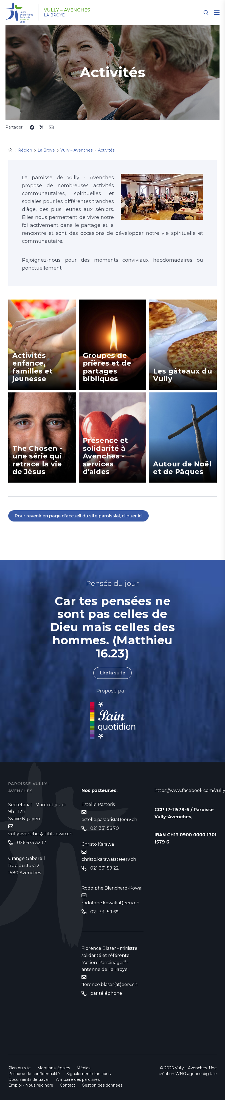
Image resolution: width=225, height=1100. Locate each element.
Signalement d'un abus (88, 1073)
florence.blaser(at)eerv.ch (109, 984)
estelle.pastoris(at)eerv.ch (109, 819)
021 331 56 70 (104, 828)
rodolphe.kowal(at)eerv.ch (110, 902)
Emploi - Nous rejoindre (30, 1085)
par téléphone (106, 993)
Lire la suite (112, 673)
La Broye (54, 15)
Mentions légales (53, 1067)
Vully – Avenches (67, 10)
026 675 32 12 (31, 842)
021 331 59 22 (104, 868)
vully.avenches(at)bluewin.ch (40, 833)
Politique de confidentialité (34, 1073)
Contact (67, 1085)
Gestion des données (102, 1085)
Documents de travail (28, 1079)
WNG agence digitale (196, 1073)
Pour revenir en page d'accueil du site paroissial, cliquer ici (78, 515)
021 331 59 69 (104, 911)
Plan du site (19, 1067)
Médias (83, 1067)
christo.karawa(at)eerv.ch (108, 859)
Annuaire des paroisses (78, 1079)
